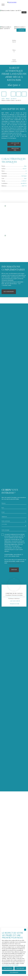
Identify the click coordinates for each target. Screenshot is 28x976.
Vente (3, 98)
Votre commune (6, 521)
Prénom (4, 503)
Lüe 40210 (13, 98)
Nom (3, 507)
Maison (8, 98)
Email (3, 512)
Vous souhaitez (4, 524)
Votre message (5, 530)
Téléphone (4, 516)
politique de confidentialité (14, 563)
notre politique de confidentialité (10, 965)
